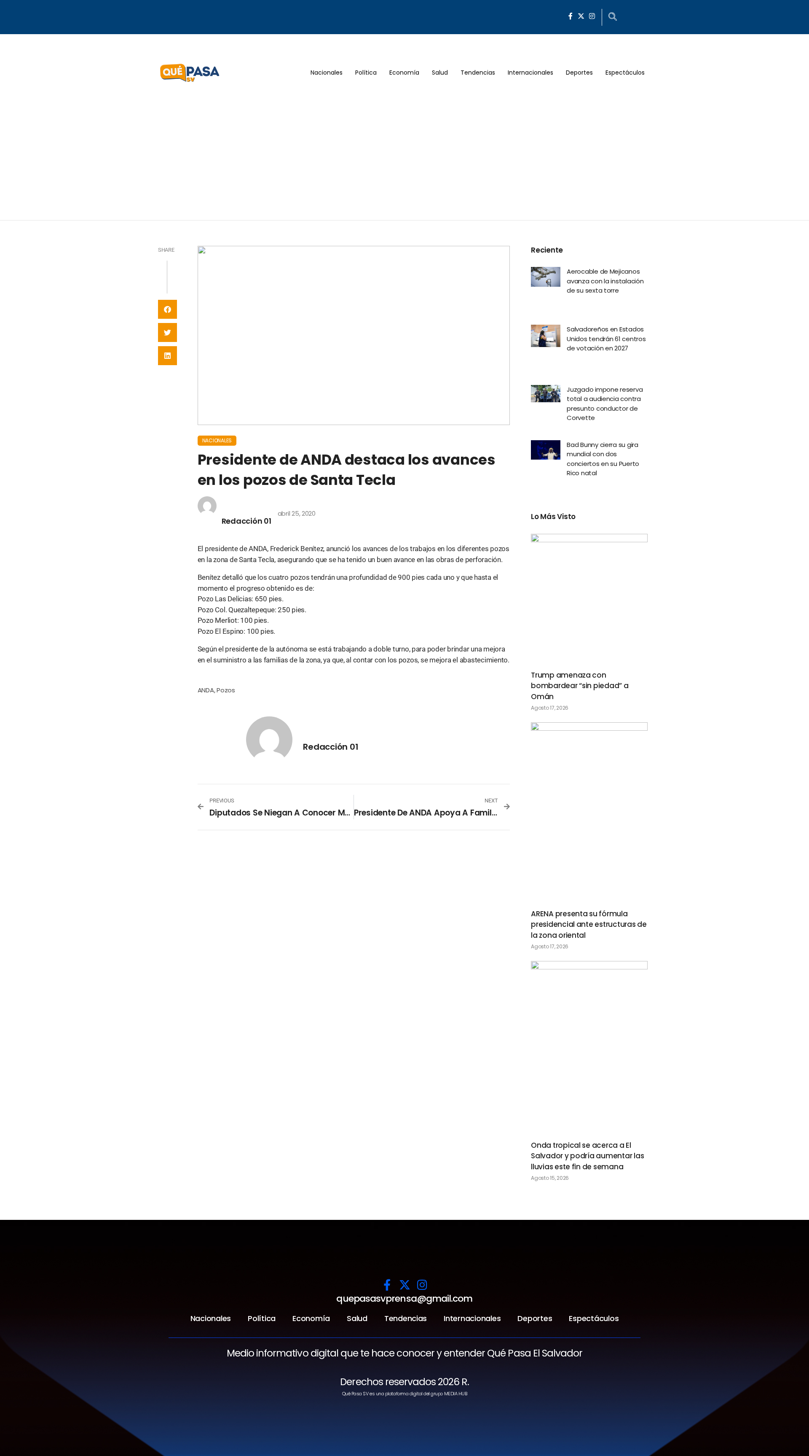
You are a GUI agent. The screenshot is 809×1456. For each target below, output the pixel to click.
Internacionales (530, 72)
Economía (404, 72)
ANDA (206, 690)
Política (366, 72)
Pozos (226, 690)
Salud (440, 72)
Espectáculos (625, 72)
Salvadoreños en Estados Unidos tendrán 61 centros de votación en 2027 (606, 339)
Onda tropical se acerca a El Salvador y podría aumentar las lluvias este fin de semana (587, 1156)
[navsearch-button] (612, 17)
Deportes (579, 72)
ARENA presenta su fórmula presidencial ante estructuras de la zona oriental (589, 924)
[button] (167, 309)
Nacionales (327, 72)
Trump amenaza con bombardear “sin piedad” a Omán (580, 686)
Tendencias (478, 72)
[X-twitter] (581, 16)
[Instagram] (592, 16)
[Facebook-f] (570, 16)
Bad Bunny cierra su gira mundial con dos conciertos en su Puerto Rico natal (603, 459)
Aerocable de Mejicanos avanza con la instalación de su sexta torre (605, 281)
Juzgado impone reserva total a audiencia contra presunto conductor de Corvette (605, 404)
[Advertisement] (404, 157)
